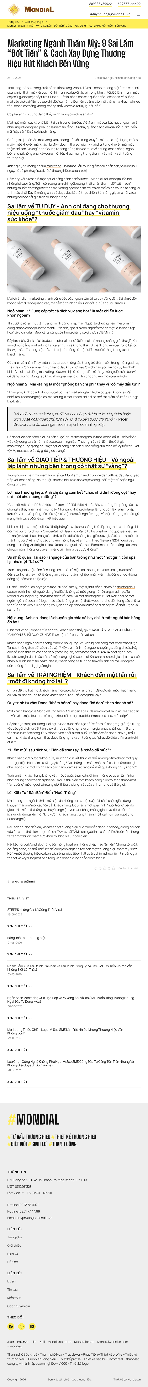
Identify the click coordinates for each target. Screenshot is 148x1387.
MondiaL (16, 1346)
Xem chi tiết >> (19, 926)
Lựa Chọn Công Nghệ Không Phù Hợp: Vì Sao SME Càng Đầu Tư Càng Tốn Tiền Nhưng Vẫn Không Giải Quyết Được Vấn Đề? (71, 1063)
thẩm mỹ (29, 881)
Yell (42, 1341)
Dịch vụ (12, 1253)
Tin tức (12, 1289)
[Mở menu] (138, 14)
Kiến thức (14, 1298)
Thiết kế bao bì (94, 1359)
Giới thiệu (14, 1245)
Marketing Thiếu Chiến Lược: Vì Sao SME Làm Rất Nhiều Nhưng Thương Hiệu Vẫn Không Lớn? (65, 1031)
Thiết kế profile (111, 1354)
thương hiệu (126, 587)
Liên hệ (12, 1262)
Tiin (34, 1341)
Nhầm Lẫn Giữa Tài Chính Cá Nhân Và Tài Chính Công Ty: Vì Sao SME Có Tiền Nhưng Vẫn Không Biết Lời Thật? (70, 968)
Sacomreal (115, 1359)
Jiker (11, 1341)
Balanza (22, 1341)
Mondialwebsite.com (112, 1341)
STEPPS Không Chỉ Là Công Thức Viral (34, 909)
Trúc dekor (72, 1354)
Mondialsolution (59, 1341)
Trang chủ (13, 21)
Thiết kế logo (79, 1363)
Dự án (11, 1281)
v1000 (63, 1363)
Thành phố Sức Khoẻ (22, 1354)
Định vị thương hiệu (42, 1359)
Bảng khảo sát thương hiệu (26, 937)
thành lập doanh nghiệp (38, 1363)
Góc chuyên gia (34, 21)
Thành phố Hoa (51, 1354)
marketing (54, 166)
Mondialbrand (84, 1341)
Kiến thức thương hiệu (128, 78)
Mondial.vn (134, 1379)
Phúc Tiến (90, 1354)
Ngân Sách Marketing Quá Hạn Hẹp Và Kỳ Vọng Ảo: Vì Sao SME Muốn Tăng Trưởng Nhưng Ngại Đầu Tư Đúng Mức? (71, 1000)
